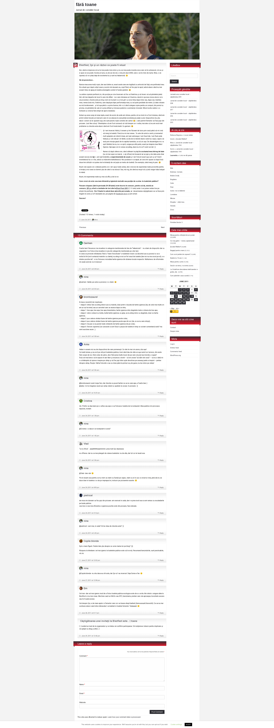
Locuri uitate (188, 135)
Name (82, 684)
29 (180, 303)
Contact (173, 327)
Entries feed (174, 348)
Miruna (172, 198)
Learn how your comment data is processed (124, 717)
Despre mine (174, 331)
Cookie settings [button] (176, 724)
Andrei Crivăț (174, 176)
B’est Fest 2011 (122, 188)
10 (188, 293)
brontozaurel (91, 297)
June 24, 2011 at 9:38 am (90, 336)
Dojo (171, 187)
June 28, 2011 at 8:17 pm (90, 613)
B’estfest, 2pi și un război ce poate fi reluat (102, 65)
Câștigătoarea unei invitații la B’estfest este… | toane (108, 621)
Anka (86, 344)
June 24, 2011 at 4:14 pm (90, 513)
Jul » (177, 308)
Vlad (86, 443)
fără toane (86, 4)
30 (184, 303)
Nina (96, 220)
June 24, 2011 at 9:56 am (90, 370)
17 (188, 296)
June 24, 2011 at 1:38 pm (90, 416)
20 (172, 299)
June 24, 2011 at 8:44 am (90, 269)
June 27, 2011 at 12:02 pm (90, 560)
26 (196, 299)
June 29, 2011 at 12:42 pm (90, 636)
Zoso (172, 210)
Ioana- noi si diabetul (177, 191)
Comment (83, 656)
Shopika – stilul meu (177, 202)
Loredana (173, 194)
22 (180, 299)
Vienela (172, 206)
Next (163, 227)
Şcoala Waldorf (181, 139)
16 (184, 296)
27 (172, 303)
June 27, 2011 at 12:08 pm (90, 580)
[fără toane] (137, 36)
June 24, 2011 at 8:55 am (90, 289)
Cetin (172, 183)
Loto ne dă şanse (186, 155)
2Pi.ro (89, 188)
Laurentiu (173, 155)
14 (176, 296)
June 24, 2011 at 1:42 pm (90, 436)
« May (172, 308)
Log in (172, 344)
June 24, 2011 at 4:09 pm (90, 487)
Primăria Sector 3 (176, 222)
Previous (82, 227)
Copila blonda (91, 541)
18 (192, 296)
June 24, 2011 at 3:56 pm (90, 460)
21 (176, 299)
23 (184, 299)
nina (86, 276)
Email (82, 693)
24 (188, 299)
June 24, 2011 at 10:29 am (90, 393)
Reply (162, 269)
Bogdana (173, 179)
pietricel (88, 495)
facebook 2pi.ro (122, 194)
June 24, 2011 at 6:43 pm (90, 533)
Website (82, 702)
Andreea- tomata (176, 172)
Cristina (88, 400)
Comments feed (176, 351)
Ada (171, 168)
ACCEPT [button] (188, 724)
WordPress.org (175, 355)
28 (176, 303)
